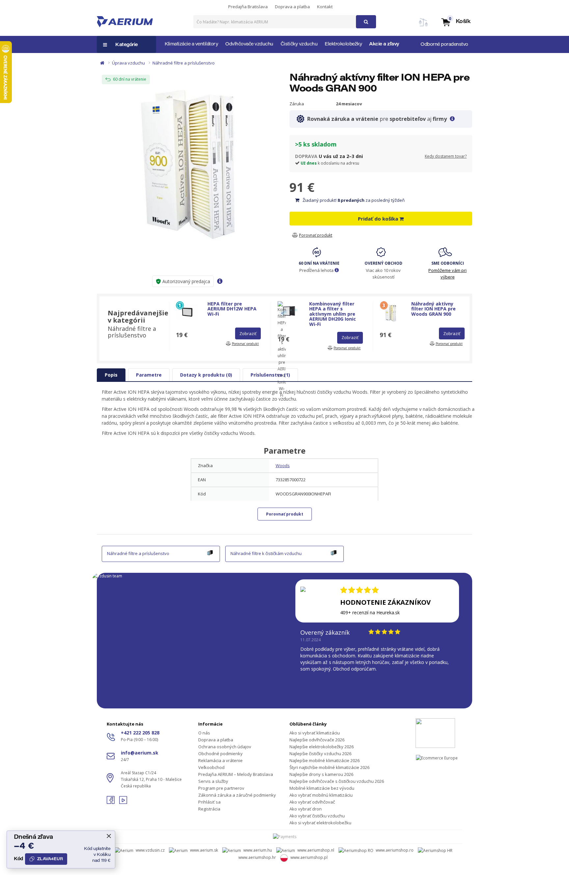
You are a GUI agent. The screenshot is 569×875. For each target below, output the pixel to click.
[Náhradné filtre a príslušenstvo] (210, 552)
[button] (455, 22)
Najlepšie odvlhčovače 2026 (316, 740)
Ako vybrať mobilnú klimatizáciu (321, 795)
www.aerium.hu (257, 850)
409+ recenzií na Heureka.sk (370, 612)
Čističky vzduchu (299, 44)
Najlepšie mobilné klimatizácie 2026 (324, 760)
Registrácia (209, 809)
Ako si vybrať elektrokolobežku (320, 823)
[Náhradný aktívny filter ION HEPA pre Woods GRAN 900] (188, 157)
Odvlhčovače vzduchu (249, 44)
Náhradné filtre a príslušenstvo (183, 63)
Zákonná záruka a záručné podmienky (237, 795)
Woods (283, 465)
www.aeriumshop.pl (309, 857)
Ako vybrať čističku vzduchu (317, 816)
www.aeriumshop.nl (315, 850)
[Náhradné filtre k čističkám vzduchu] (334, 552)
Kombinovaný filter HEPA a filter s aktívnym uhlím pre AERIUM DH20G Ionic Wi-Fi (332, 314)
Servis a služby (213, 781)
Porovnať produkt (284, 514)
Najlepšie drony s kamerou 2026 (321, 774)
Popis (111, 375)
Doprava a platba (292, 7)
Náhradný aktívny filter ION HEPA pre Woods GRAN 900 (433, 309)
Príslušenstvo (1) (270, 375)
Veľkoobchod (211, 767)
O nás (204, 733)
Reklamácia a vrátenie (220, 760)
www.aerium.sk (204, 850)
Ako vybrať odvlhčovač (312, 802)
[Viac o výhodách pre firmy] (452, 119)
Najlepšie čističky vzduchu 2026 (320, 753)
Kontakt (325, 7)
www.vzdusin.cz (150, 850)
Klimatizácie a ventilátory (191, 44)
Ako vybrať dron (305, 809)
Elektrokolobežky (343, 44)
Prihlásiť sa (209, 802)
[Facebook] (111, 802)
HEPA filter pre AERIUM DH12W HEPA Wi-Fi (232, 309)
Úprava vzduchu (128, 63)
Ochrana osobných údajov (224, 747)
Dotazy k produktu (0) (206, 375)
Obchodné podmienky (220, 753)
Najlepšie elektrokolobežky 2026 (321, 747)
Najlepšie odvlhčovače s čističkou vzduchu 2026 (336, 781)
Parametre (149, 375)
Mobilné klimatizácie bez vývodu (321, 788)
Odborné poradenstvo (444, 44)
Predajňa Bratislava (248, 7)
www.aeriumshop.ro (395, 850)
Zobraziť (248, 333)
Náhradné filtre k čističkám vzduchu (266, 553)
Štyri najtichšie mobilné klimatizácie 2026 (329, 767)
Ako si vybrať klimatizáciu (314, 733)
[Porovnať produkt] (423, 26)
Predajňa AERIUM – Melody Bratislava (235, 774)
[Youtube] (123, 802)
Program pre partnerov (221, 788)
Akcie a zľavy (384, 44)
